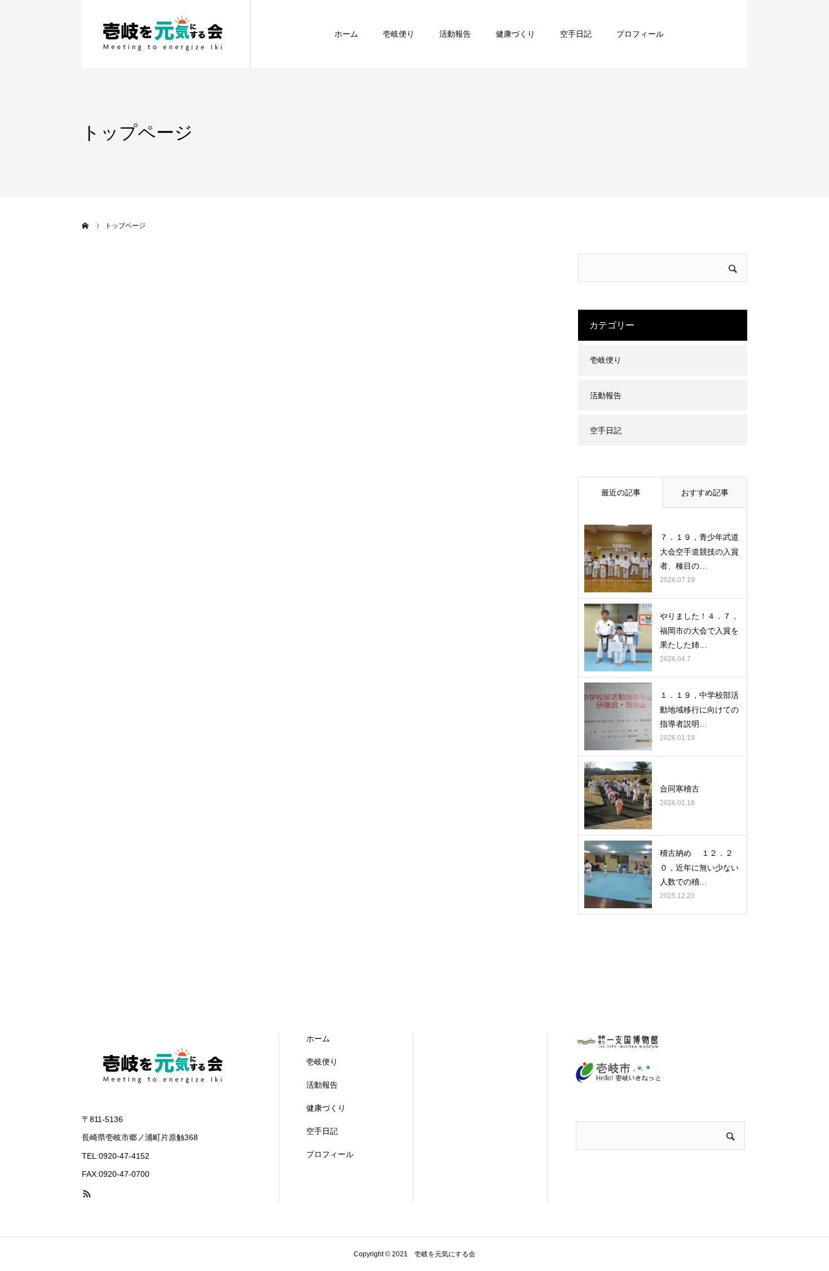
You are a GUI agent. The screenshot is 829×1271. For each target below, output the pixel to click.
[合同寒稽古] (618, 795)
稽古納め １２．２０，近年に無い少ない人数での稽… (699, 867)
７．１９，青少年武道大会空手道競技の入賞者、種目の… (699, 551)
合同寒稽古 (683, 788)
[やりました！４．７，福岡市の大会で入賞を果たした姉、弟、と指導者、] (618, 637)
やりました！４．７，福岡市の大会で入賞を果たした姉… (699, 630)
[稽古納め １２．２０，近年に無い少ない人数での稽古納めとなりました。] (618, 874)
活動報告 (455, 33)
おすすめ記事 (705, 492)
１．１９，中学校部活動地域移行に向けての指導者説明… (699, 709)
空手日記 (576, 33)
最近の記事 (621, 492)
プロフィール (640, 33)
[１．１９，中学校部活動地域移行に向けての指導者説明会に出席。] (618, 716)
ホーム (346, 33)
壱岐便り (398, 33)
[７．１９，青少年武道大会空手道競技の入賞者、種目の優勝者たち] (618, 558)
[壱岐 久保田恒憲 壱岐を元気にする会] (166, 33)
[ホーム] (86, 226)
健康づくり (515, 33)
